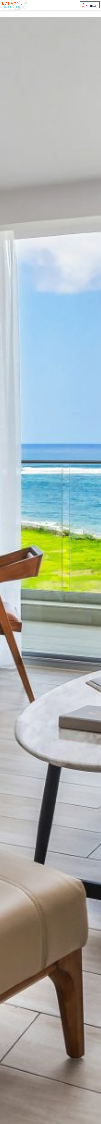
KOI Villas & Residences (12, 4)
